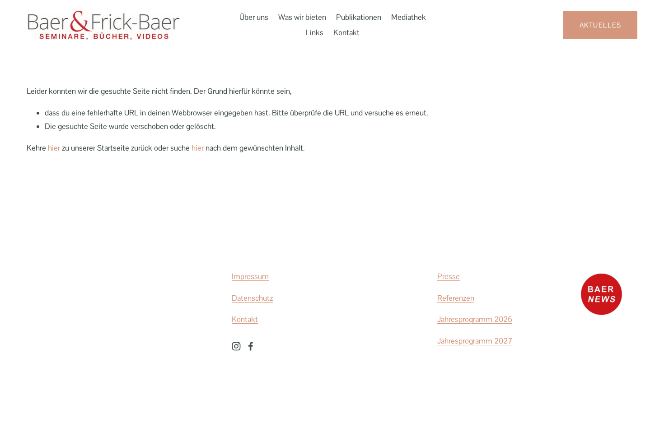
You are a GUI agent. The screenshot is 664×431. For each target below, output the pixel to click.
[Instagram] (236, 346)
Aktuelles (601, 25)
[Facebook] (250, 346)
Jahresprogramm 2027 (474, 341)
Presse (448, 276)
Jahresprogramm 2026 (474, 319)
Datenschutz (252, 298)
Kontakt (346, 32)
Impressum (250, 276)
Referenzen (455, 298)
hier (54, 148)
